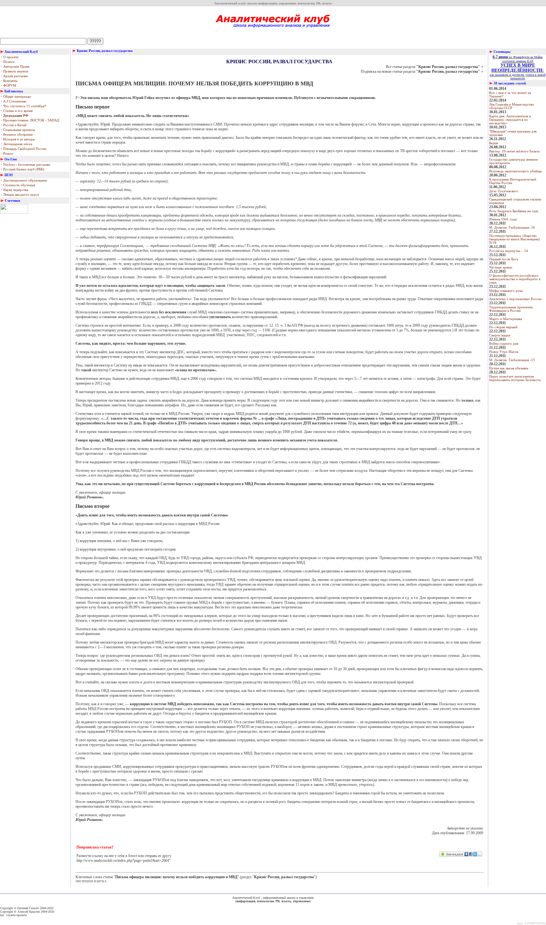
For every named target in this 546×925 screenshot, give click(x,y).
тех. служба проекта (13, 915)
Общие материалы (16, 96)
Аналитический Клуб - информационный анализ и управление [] (273, 899)
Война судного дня (503, 343)
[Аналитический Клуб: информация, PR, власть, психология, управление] (273, 30)
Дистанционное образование (24, 180)
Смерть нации (499, 335)
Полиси (8, 62)
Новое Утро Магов (503, 352)
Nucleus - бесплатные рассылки (25, 164)
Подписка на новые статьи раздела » (422, 71)
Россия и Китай (14, 125)
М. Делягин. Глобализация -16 (512, 227)
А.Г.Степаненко (14, 101)
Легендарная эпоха (16, 144)
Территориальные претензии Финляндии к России (511, 308)
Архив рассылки (14, 76)
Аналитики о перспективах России (515, 299)
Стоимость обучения (18, 185)
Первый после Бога (503, 259)
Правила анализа (14, 71)
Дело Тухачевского (503, 191)
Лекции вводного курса (20, 194)
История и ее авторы (18, 139)
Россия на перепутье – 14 (508, 251)
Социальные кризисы (18, 130)
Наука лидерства (14, 190)
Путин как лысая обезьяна (508, 368)
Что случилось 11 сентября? (23, 106)
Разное (7, 153)
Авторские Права (15, 66)
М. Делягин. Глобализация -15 (512, 360)
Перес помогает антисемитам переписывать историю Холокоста (515, 378)
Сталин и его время (17, 111)
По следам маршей (503, 327)
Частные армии (500, 267)
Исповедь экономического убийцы (515, 171)
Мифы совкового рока (506, 291)
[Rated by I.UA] (14, 212)
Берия (493, 143)
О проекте (10, 57)
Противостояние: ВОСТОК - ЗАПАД (30, 120)
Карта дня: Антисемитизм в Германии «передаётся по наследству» (510, 119)
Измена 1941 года (503, 219)
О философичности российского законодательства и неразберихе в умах (514, 279)
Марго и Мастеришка (505, 319)
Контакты (9, 81)
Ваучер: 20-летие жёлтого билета (514, 151)
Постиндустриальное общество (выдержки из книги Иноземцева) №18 (514, 239)
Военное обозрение (17, 134)
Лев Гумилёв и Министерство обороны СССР (511, 106)
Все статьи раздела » (434, 67)
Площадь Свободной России (23, 149)
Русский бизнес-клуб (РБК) (22, 169)
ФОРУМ (8, 85)
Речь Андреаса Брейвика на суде (513, 211)
